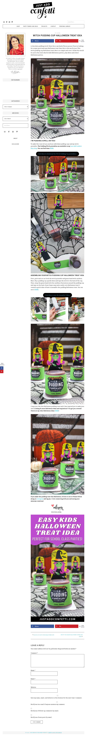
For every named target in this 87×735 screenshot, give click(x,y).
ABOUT (15, 138)
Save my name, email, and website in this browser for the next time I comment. (56, 698)
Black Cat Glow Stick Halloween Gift (44, 635)
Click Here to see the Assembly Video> (57, 295)
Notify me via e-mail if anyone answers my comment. (48, 704)
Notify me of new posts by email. (41, 717)
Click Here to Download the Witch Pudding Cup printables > (57, 154)
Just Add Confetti (43, 10)
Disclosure (15, 144)
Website (33, 687)
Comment (34, 653)
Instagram (40, 499)
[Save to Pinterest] (1, 371)
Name (33, 670)
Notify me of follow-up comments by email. (45, 711)
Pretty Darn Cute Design (55, 732)
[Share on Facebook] (1, 368)
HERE (51, 148)
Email (33, 679)
